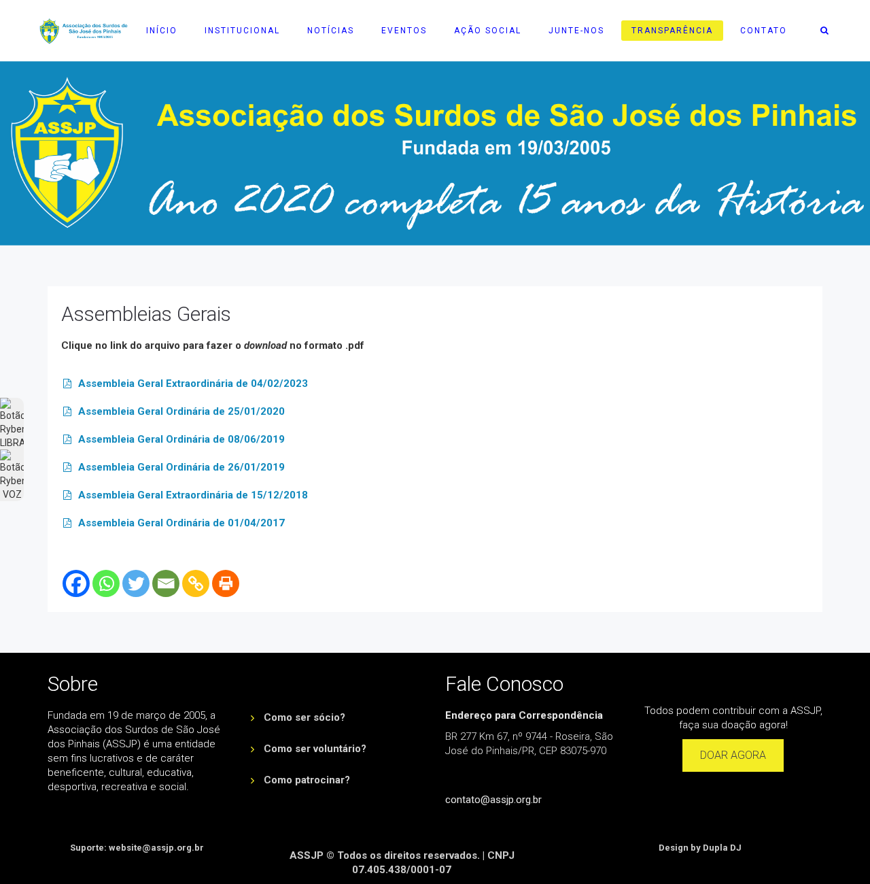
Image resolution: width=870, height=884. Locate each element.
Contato (763, 30)
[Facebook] (76, 583)
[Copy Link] (195, 583)
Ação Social (487, 30)
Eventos (404, 30)
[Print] (225, 583)
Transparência (672, 30)
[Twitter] (136, 583)
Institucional (242, 30)
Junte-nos (576, 30)
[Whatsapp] (106, 583)
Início (161, 30)
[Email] (165, 583)
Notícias (330, 30)
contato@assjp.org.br (493, 800)
